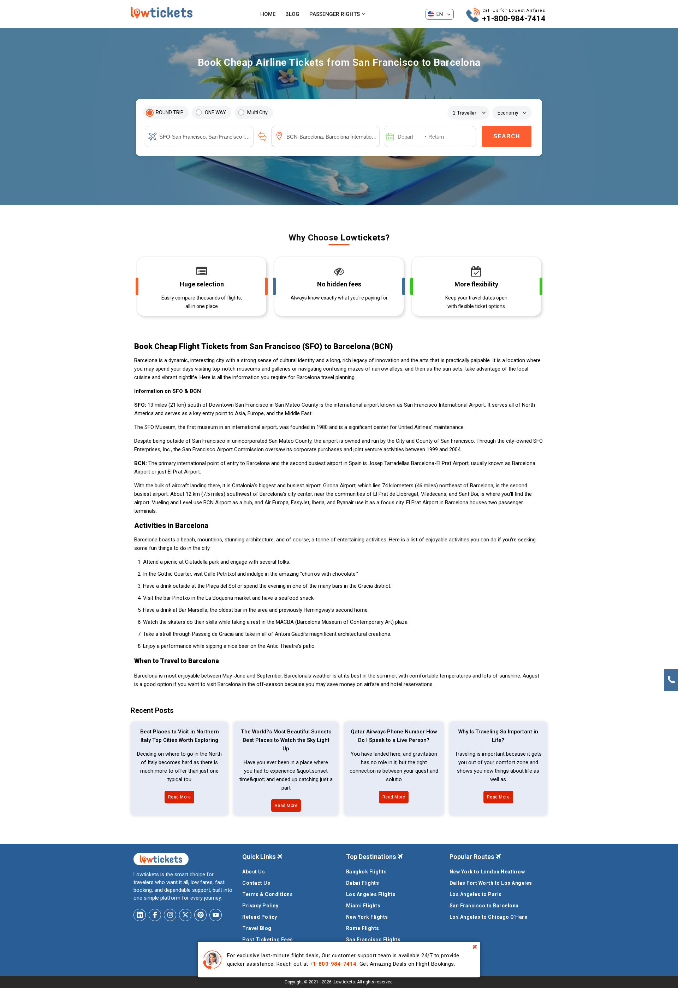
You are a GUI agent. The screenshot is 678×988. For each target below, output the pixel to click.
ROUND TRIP (170, 112)
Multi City (257, 112)
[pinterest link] (200, 915)
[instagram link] (170, 915)
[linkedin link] (139, 915)
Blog (292, 14)
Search (506, 136)
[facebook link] (155, 915)
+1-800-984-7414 (514, 18)
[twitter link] (185, 915)
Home (267, 14)
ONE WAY (215, 112)
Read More (179, 797)
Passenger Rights (334, 14)
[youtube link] (215, 915)
